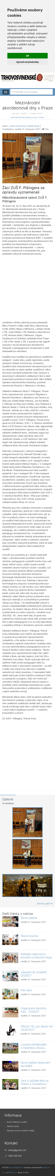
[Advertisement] (27, 288)
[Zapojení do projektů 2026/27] (10, 976)
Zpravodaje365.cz (16, 1167)
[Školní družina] (10, 939)
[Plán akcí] (10, 994)
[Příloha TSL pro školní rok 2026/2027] (10, 1030)
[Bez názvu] (27, 158)
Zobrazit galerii (44, 903)
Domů (23, 113)
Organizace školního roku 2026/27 (33, 1010)
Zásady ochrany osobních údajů (20, 1130)
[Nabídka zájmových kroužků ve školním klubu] (10, 957)
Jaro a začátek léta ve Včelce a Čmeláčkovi (34, 1082)
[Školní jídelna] (10, 921)
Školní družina (29, 936)
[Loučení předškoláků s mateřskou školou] (10, 1048)
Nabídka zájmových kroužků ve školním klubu (36, 955)
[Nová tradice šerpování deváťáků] (10, 1066)
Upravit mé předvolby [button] (27, 62)
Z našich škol (35, 113)
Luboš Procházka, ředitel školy (24, 126)
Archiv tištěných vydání (17, 1122)
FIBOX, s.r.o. (12, 1172)
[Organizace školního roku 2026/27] (10, 1012)
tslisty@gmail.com (17, 1150)
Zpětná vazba (13, 1126)
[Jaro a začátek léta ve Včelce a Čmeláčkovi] (10, 1084)
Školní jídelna (29, 917)
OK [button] (27, 55)
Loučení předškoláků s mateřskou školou (34, 1046)
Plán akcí (26, 990)
